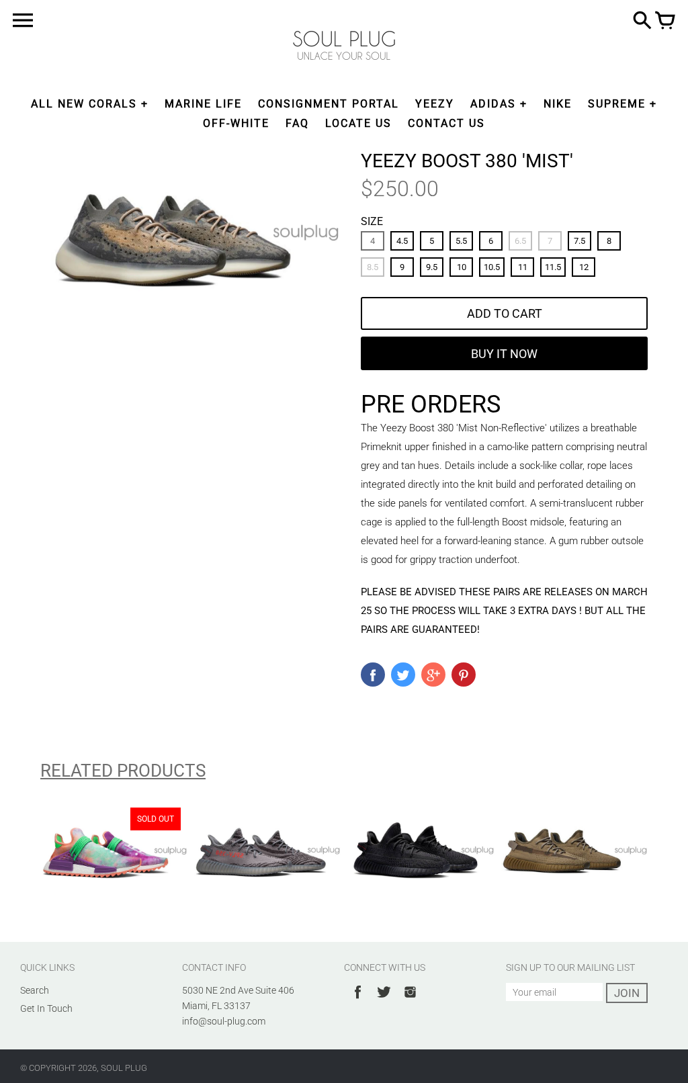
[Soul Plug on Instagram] (410, 1000)
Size (372, 221)
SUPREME (617, 103)
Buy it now (504, 354)
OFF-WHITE (236, 123)
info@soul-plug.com (223, 1021)
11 (522, 267)
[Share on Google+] (433, 674)
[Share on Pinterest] (464, 674)
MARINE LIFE (203, 103)
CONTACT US (446, 123)
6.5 (520, 241)
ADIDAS (493, 103)
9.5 (431, 267)
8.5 (372, 267)
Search (34, 990)
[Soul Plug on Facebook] (357, 1000)
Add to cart (504, 313)
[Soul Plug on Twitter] (384, 1000)
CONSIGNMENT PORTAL (328, 103)
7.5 (579, 241)
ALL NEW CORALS (84, 103)
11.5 (553, 267)
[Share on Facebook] (373, 674)
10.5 (492, 267)
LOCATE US (358, 123)
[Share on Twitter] (403, 674)
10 (461, 267)
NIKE (558, 103)
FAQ (297, 123)
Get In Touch (46, 1008)
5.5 (461, 241)
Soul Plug (124, 1068)
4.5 (402, 241)
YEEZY (434, 103)
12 (584, 267)
